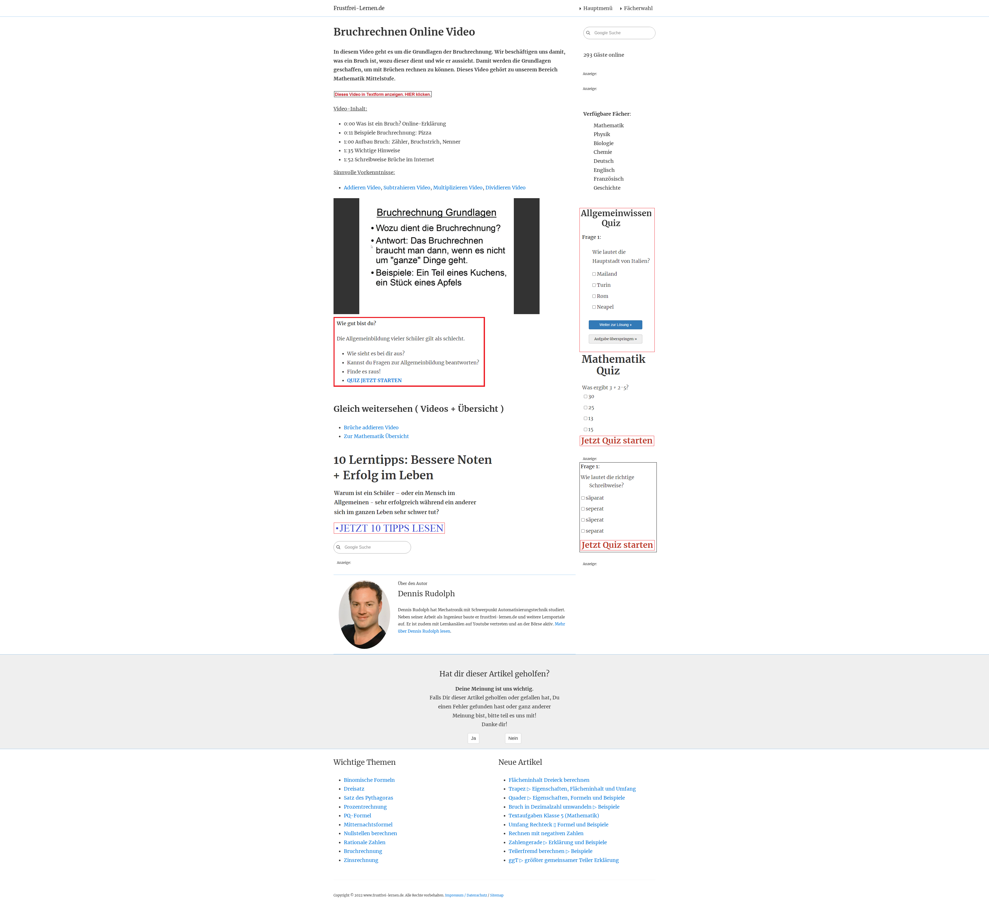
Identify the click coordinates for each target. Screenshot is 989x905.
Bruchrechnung (363, 851)
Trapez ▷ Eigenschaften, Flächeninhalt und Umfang (572, 789)
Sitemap (497, 895)
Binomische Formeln (369, 780)
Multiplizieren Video (458, 188)
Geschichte (607, 188)
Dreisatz (354, 789)
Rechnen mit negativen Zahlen (546, 833)
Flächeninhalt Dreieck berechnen (549, 780)
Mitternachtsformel (368, 825)
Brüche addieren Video (371, 427)
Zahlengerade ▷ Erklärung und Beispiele (558, 842)
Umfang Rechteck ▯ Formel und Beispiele (558, 825)
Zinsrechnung (361, 860)
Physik (602, 134)
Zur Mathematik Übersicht (376, 436)
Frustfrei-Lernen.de (359, 8)
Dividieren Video (505, 188)
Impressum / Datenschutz (466, 895)
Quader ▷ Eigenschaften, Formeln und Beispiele (567, 798)
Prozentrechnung (365, 807)
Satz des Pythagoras (368, 798)
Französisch (609, 179)
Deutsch (604, 161)
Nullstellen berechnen (370, 833)
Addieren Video (362, 188)
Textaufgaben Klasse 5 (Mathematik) (554, 815)
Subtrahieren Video (406, 188)
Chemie (603, 152)
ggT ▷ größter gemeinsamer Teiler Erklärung (564, 860)
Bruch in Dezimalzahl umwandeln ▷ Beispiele (564, 807)
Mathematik (609, 125)
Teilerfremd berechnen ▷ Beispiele (550, 851)
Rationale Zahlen (365, 842)
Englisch (604, 170)
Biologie (603, 143)
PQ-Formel (357, 815)
